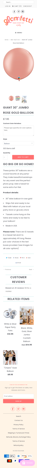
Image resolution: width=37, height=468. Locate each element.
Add (29, 258)
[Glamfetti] (18, 22)
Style (5, 139)
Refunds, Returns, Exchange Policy (18, 437)
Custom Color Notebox (12, 123)
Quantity (6, 153)
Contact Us (18, 420)
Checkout (27, 6)
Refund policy (18, 445)
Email (19, 263)
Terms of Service (18, 429)
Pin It (23, 258)
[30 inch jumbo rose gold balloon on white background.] (18, 64)
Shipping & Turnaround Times (18, 433)
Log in (7, 6)
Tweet (9, 258)
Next (30, 269)
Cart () (18, 6)
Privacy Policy (18, 425)
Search (18, 416)
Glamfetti (21, 451)
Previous (8, 269)
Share (16, 258)
